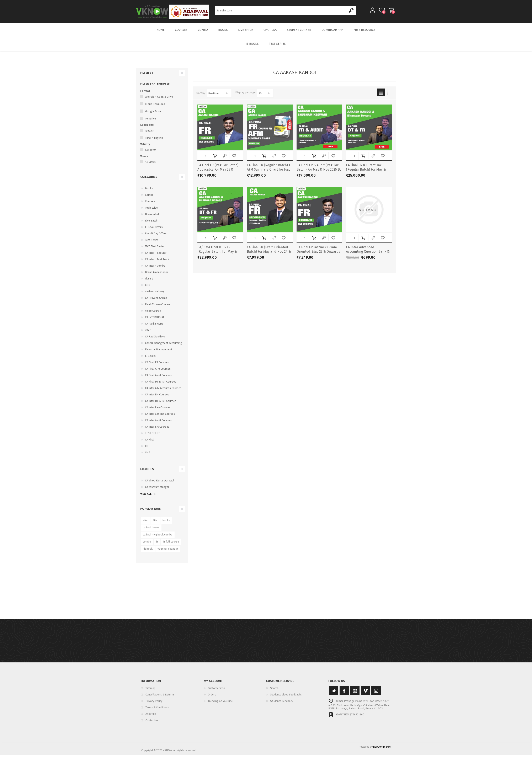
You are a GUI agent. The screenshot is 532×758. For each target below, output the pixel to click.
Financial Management (158, 349)
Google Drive (153, 111)
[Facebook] (344, 690)
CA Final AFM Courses (158, 368)
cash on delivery (154, 291)
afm (145, 520)
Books (149, 188)
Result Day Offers (156, 233)
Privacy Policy (153, 701)
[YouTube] (355, 690)
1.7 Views (150, 162)
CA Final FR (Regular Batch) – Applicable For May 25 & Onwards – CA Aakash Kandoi (219, 169)
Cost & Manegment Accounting (163, 343)
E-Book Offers (154, 227)
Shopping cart (391, 10)
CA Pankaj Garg (154, 323)
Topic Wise (151, 207)
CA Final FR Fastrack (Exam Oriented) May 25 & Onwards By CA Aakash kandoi (318, 251)
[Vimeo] (365, 690)
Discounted (152, 214)
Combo (149, 194)
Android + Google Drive (159, 96)
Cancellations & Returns (160, 694)
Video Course (153, 310)
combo (147, 541)
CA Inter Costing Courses (160, 413)
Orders (212, 694)
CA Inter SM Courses (157, 426)
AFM (155, 520)
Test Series (152, 239)
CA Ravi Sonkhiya (155, 336)
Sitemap (150, 688)
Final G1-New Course (157, 304)
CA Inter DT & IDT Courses (160, 400)
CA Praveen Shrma (156, 297)
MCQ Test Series (155, 246)
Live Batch (151, 220)
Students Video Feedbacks (286, 694)
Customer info (216, 688)
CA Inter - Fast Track (157, 259)
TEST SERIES (152, 433)
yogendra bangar (168, 548)
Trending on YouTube (220, 701)
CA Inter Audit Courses (158, 420)
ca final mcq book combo (157, 534)
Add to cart (215, 155)
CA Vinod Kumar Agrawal (159, 480)
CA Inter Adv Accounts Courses (163, 388)
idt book (148, 548)
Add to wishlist (234, 155)
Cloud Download (155, 104)
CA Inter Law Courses (157, 407)
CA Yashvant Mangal (157, 487)
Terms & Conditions (157, 707)
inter (148, 330)
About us (150, 713)
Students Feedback (281, 701)
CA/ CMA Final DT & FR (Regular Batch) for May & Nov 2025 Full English (217, 251)
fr (157, 541)
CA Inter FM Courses (157, 394)
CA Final (149, 439)
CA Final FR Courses (157, 362)
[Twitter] (333, 690)
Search (351, 10)
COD (147, 285)
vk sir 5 (149, 278)
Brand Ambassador (156, 272)
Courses (150, 201)
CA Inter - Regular (155, 252)
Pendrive (150, 118)
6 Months (150, 149)
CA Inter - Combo (155, 265)
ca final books (151, 527)
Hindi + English (154, 137)
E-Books (150, 355)
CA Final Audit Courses (158, 375)
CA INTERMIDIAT (154, 317)
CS (146, 446)
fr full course (171, 541)
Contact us (151, 720)
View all (145, 493)
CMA (147, 452)
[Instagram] (376, 690)
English (149, 130)
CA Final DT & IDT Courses (160, 381)
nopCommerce (382, 746)
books (166, 520)
